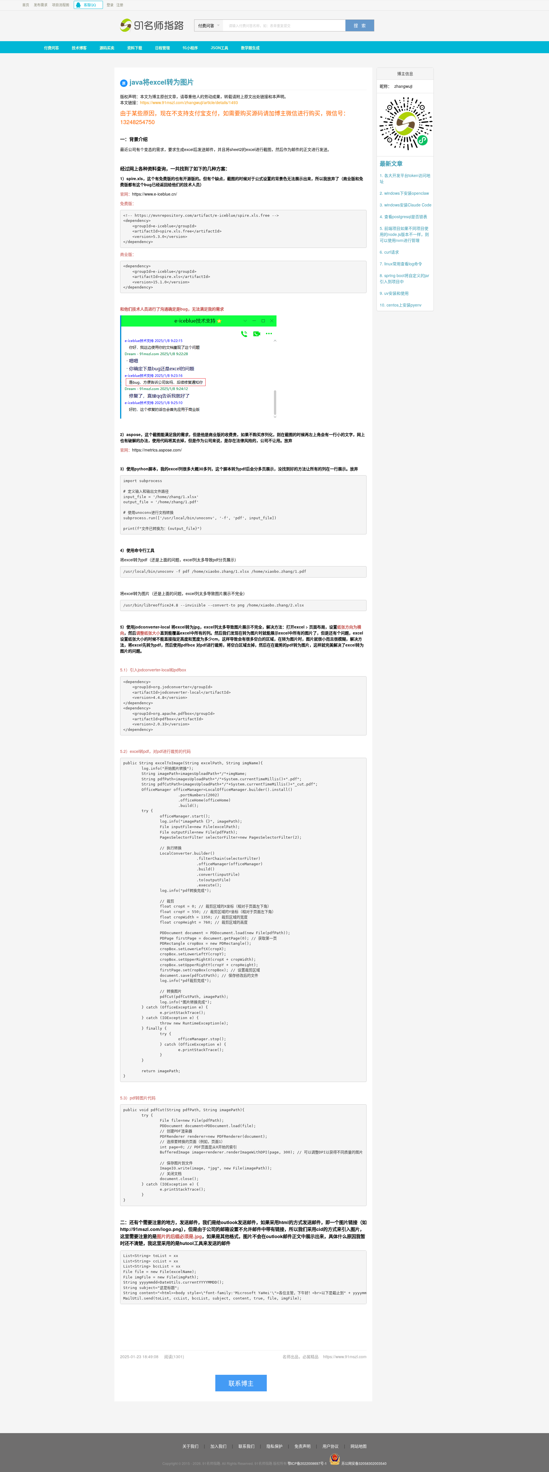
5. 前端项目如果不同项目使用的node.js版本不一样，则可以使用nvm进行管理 (404, 234)
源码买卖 (107, 48)
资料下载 (134, 48)
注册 (119, 4)
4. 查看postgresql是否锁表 (403, 216)
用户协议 (331, 1446)
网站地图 (359, 1446)
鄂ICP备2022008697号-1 (307, 1463)
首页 (25, 4)
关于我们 (190, 1446)
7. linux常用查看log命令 (401, 263)
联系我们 (246, 1446)
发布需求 (40, 4)
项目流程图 (60, 4)
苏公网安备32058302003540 (364, 1463)
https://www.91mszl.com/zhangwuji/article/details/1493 (189, 102)
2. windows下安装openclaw (404, 193)
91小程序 (190, 48)
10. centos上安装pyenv (400, 305)
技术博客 (79, 48)
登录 (110, 4)
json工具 (219, 48)
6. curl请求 (389, 252)
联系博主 (241, 1382)
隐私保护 (274, 1446)
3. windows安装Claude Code (405, 205)
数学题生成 (250, 48)
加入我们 (218, 1446)
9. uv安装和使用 (394, 293)
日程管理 (162, 48)
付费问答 (51, 48)
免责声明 (303, 1446)
